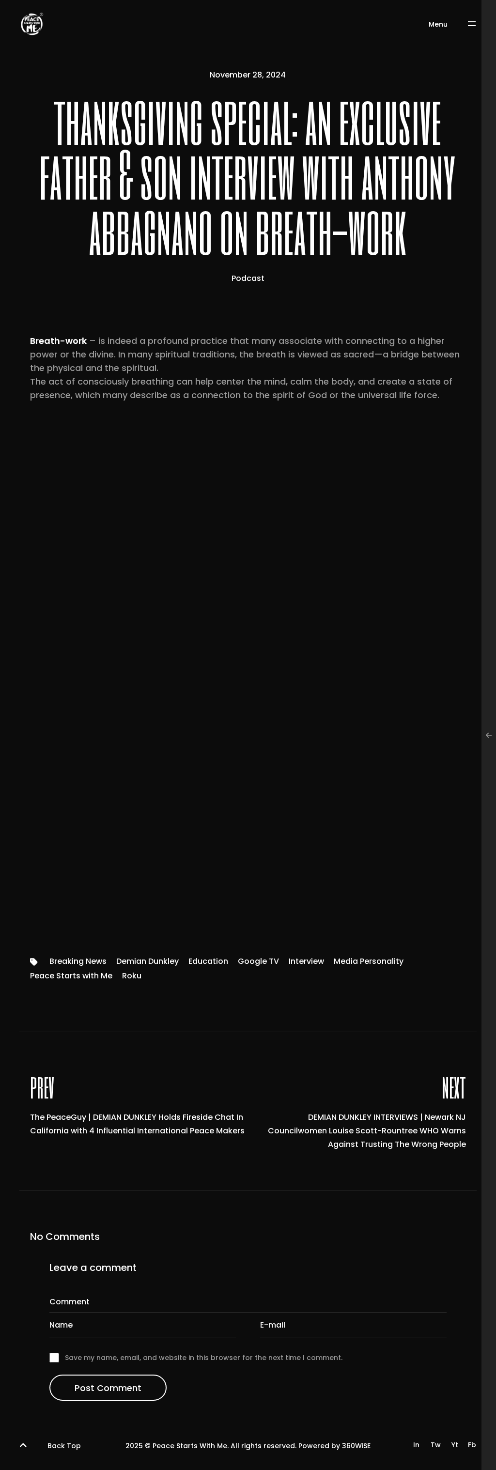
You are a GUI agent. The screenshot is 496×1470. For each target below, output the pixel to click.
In (416, 1445)
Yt (454, 1445)
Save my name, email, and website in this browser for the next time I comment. (203, 1357)
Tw (436, 1445)
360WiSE (356, 1446)
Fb (472, 1445)
